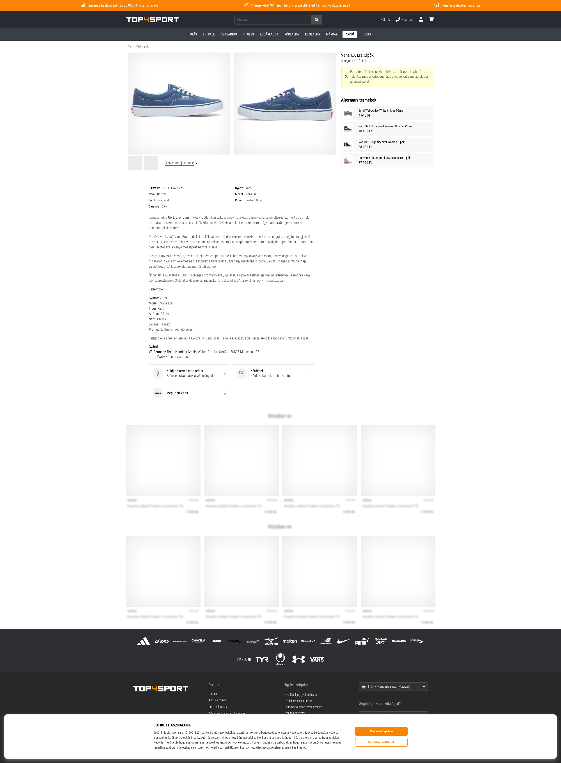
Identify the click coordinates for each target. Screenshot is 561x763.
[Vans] (317, 659)
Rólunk (385, 20)
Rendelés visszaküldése (298, 701)
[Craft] (235, 641)
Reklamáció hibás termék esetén (303, 707)
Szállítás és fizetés (294, 713)
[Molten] (289, 641)
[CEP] (217, 641)
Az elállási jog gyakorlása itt (300, 695)
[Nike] (344, 641)
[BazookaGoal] (180, 641)
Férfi (130, 46)
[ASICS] (162, 641)
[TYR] (262, 659)
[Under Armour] (299, 659)
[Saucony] (417, 641)
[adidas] (144, 641)
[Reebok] (381, 641)
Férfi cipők (142, 46)
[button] (308, 20)
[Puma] (362, 641)
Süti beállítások (218, 706)
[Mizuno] (271, 641)
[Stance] (244, 659)
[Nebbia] (308, 641)
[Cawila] (198, 641)
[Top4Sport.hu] (167, 688)
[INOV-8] (253, 641)
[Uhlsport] (280, 659)
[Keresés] (316, 20)
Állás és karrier (217, 700)
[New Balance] (326, 641)
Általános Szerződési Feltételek (227, 713)
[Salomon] (399, 641)
